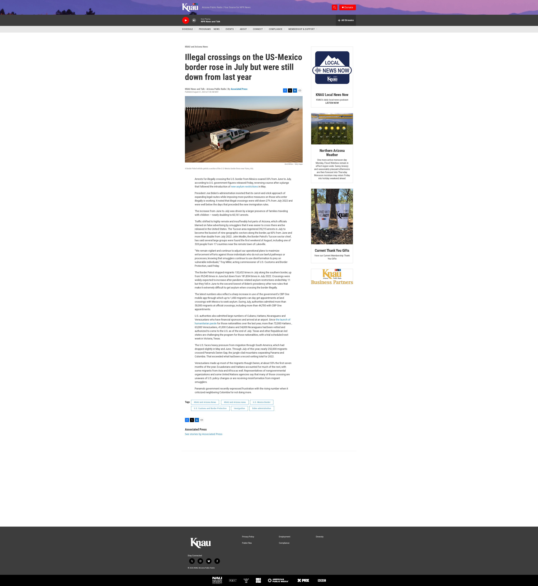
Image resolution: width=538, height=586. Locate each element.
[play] (185, 20)
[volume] (194, 20)
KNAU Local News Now (332, 95)
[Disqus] (269, 489)
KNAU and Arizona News (196, 46)
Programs (205, 29)
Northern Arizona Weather (332, 152)
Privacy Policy (248, 537)
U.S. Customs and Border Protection (210, 408)
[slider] (198, 20)
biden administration (261, 408)
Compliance (275, 29)
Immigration (239, 408)
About (243, 29)
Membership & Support (301, 29)
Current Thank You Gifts (332, 250)
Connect (258, 29)
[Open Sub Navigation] (195, 29)
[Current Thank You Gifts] (332, 216)
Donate (348, 7)
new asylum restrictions (244, 186)
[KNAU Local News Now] (332, 68)
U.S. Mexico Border (261, 402)
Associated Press (239, 89)
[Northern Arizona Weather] (332, 129)
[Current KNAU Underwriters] (332, 276)
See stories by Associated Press (203, 434)
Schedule (187, 29)
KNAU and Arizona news (235, 402)
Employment (284, 537)
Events (230, 29)
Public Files (247, 543)
